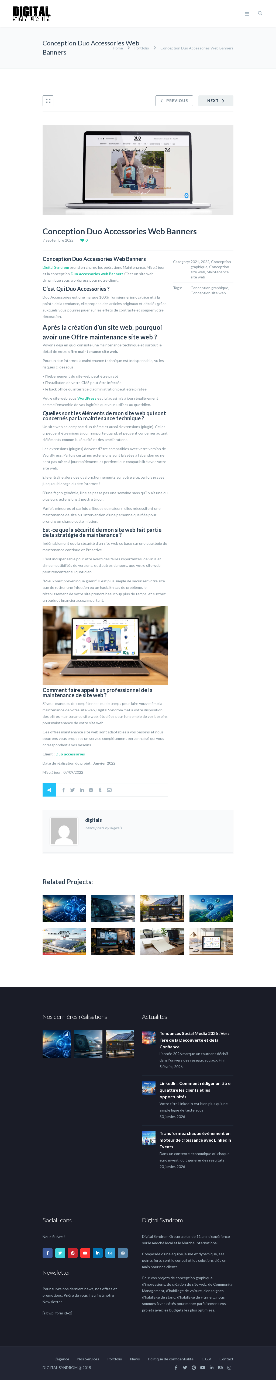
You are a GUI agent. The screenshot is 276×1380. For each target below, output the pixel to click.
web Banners (112, 273)
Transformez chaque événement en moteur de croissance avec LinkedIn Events (195, 1140)
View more (64, 908)
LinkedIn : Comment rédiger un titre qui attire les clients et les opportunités (195, 1090)
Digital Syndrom (56, 267)
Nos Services (88, 1359)
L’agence (62, 1359)
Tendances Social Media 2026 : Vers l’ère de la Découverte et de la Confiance (195, 1040)
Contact (226, 1359)
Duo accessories (85, 273)
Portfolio (141, 48)
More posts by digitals (103, 828)
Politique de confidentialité (171, 1359)
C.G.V (206, 1359)
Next (213, 100)
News (135, 1359)
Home (118, 48)
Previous (177, 100)
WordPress (86, 398)
